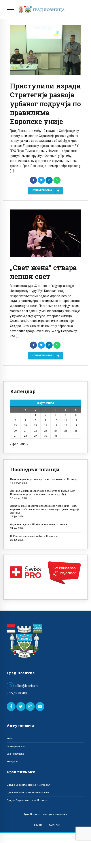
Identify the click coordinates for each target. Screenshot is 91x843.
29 (35, 435)
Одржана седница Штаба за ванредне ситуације (38, 524)
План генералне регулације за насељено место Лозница (43, 479)
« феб (14, 444)
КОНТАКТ (55, 824)
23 (45, 430)
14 (25, 425)
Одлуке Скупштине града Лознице (27, 800)
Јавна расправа (16, 746)
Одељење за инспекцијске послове (28, 792)
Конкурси (12, 761)
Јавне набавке (15, 753)
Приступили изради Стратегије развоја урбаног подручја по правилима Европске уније (45, 103)
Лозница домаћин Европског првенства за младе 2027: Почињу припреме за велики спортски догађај (43, 492)
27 (15, 435)
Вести (10, 738)
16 (45, 425)
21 (25, 430)
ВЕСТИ (38, 824)
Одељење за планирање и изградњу (28, 784)
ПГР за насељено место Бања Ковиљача (34, 536)
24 (55, 430)
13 (15, 425)
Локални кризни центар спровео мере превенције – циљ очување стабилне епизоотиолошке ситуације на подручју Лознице (44, 509)
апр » (24, 444)
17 (55, 425)
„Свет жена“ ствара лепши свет (43, 272)
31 (55, 435)
